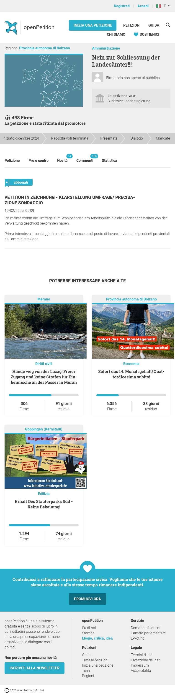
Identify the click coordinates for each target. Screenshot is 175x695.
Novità (62, 158)
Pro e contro (38, 160)
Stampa (88, 633)
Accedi (143, 6)
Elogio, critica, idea (97, 638)
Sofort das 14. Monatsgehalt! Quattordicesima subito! (131, 374)
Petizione (12, 160)
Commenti (84, 158)
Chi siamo (116, 34)
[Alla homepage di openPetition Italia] (30, 27)
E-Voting (137, 638)
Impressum (140, 665)
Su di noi (89, 628)
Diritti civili (43, 364)
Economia (131, 364)
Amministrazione (106, 48)
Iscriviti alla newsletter (34, 668)
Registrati (122, 6)
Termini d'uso (141, 655)
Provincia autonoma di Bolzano (44, 48)
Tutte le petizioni (95, 660)
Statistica (109, 160)
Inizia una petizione (93, 25)
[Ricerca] (168, 25)
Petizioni (132, 25)
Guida (153, 25)
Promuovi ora (87, 599)
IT (163, 6)
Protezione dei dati (146, 660)
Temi (86, 670)
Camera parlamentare (148, 633)
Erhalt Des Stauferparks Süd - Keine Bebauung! (44, 504)
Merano (43, 299)
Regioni (88, 676)
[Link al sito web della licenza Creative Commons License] (7, 690)
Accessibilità (141, 670)
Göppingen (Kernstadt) (43, 429)
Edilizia (44, 494)
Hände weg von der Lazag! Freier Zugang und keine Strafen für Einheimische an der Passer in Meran (44, 377)
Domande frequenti (146, 628)
